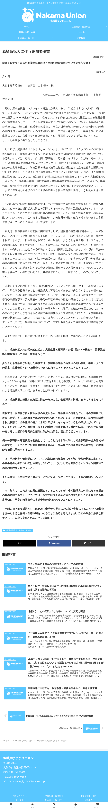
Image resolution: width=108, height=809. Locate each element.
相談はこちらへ (19, 796)
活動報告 (88, 800)
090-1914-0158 (17, 776)
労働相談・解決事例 (54, 796)
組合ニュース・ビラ (54, 800)
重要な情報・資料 (88, 796)
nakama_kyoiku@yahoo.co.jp (28, 781)
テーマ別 (19, 800)
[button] (88, 543)
